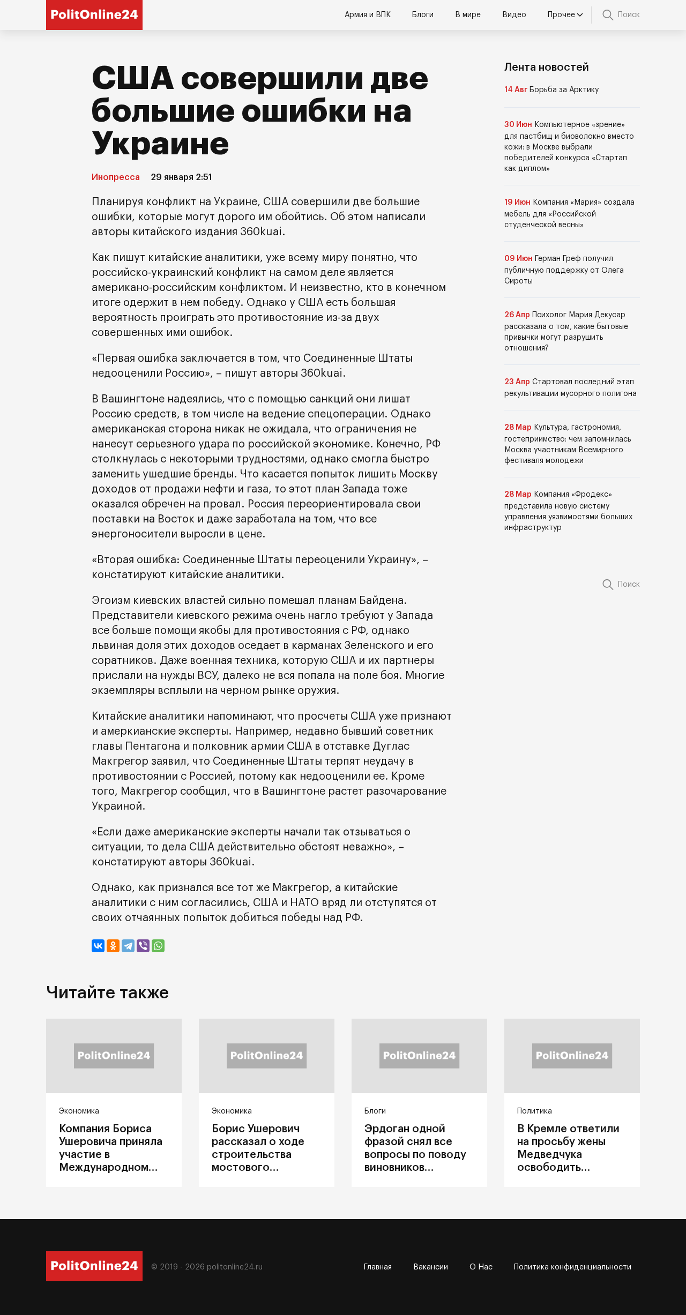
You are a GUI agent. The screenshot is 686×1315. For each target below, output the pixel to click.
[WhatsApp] (158, 945)
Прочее (561, 15)
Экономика (79, 1111)
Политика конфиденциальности (572, 1267)
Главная (378, 1267)
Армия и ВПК (368, 15)
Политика (534, 1111)
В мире (468, 15)
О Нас (481, 1267)
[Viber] (143, 945)
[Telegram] (128, 945)
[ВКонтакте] (98, 945)
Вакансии (430, 1267)
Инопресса (116, 177)
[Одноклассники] (113, 945)
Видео (514, 15)
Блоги (423, 15)
